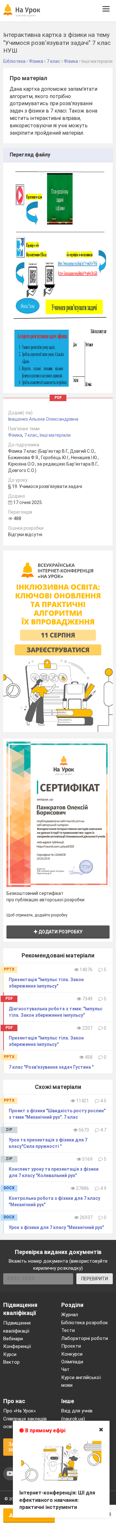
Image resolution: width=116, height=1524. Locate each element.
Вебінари (13, 1339)
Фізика (15, 435)
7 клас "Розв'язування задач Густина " (51, 1067)
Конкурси (71, 1354)
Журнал (69, 1315)
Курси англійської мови (81, 1381)
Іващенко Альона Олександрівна (43, 419)
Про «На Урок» (19, 1411)
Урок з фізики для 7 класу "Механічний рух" (56, 1227)
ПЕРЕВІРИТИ (94, 1278)
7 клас (31, 435)
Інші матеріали (55, 435)
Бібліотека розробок (84, 1323)
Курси (9, 1354)
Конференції (17, 1346)
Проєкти (71, 1346)
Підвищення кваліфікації (17, 1327)
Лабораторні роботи (84, 1338)
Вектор (11, 1362)
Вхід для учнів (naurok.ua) (76, 1414)
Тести (68, 1330)
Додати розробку (59, 931)
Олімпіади (72, 1362)
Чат (65, 1369)
